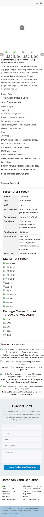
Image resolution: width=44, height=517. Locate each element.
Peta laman (13, 513)
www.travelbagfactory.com (21, 511)
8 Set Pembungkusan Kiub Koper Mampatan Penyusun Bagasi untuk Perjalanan (22, 381)
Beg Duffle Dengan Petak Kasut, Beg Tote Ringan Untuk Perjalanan (22, 393)
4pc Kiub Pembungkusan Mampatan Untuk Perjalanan (22, 369)
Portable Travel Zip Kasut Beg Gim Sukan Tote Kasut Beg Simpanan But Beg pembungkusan (22, 356)
